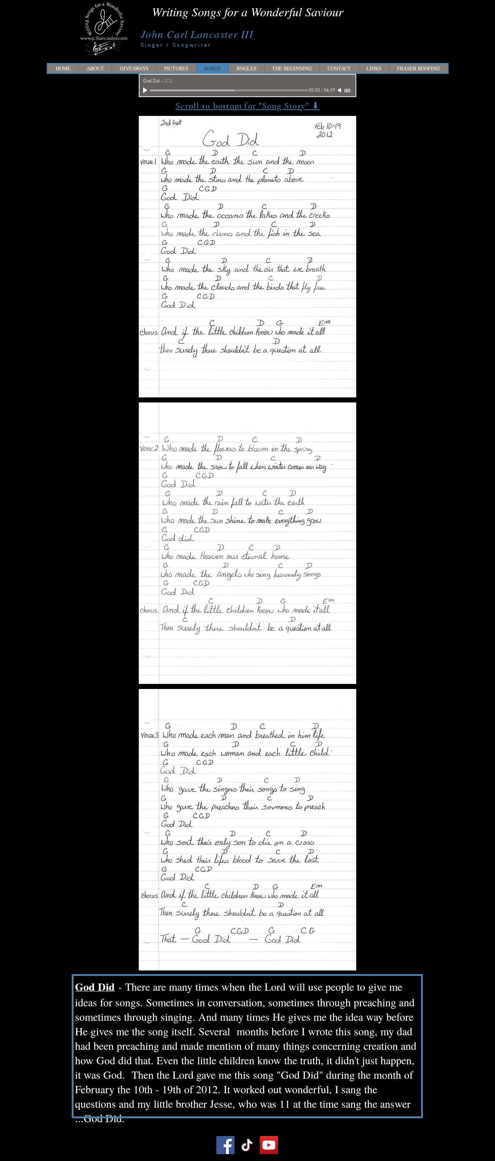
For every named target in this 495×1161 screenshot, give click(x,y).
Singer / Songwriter (176, 45)
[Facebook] (225, 1145)
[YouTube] (269, 1145)
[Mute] (340, 90)
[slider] (348, 90)
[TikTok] (247, 1145)
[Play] (146, 90)
